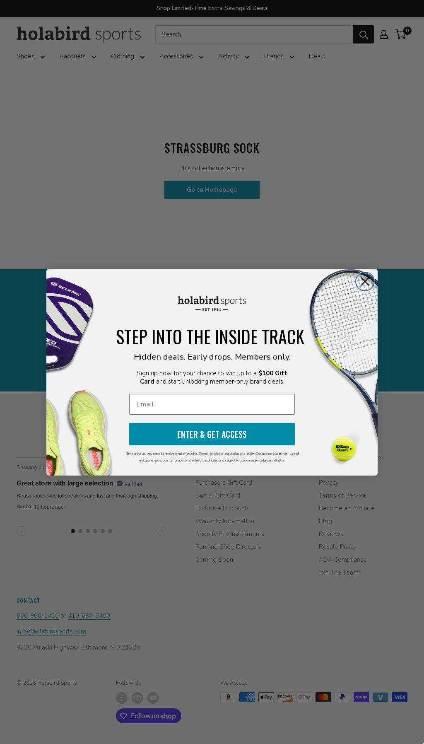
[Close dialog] (365, 281)
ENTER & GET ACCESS (212, 434)
